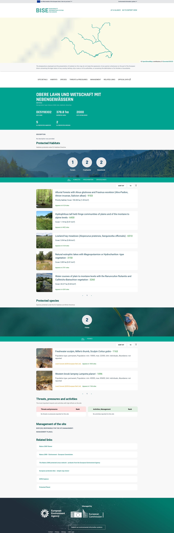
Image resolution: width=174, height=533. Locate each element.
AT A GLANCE (116, 10)
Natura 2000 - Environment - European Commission (56, 454)
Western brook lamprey (78, 374)
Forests (76, 179)
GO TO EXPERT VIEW (129, 10)
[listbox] (54, 1)
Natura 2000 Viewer (45, 446)
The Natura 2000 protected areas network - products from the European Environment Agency (69, 463)
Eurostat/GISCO (168, 61)
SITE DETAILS (42, 79)
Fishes (89, 338)
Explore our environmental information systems (86, 527)
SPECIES (63, 79)
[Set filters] (136, 186)
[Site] (72, 10)
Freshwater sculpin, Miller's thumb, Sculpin (86, 351)
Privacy (57, 532)
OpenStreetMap (147, 61)
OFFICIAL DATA (123, 79)
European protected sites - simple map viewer (54, 471)
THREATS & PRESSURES (78, 79)
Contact (50, 532)
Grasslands (101, 179)
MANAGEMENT (95, 79)
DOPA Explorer (44, 479)
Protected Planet (44, 487)
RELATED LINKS (109, 79)
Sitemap (63, 532)
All (69, 179)
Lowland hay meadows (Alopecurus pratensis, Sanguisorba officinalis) (93, 236)
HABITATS (53, 79)
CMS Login (71, 532)
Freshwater (88, 179)
